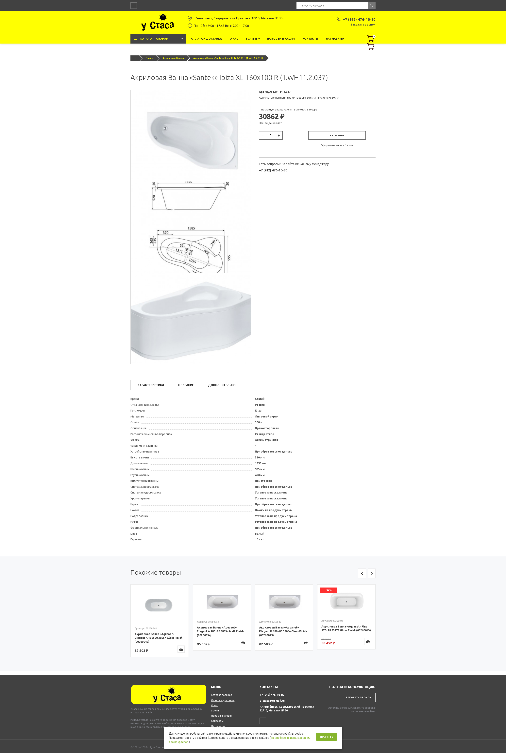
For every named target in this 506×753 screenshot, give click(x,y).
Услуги (215, 710)
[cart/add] (181, 649)
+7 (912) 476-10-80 (359, 19)
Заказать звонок (363, 24)
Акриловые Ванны (173, 58)
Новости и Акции (221, 715)
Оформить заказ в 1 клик (337, 145)
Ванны (149, 58)
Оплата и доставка (222, 700)
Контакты (217, 720)
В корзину (337, 135)
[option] (159, 620)
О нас (214, 705)
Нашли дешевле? (270, 123)
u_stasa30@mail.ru (272, 700)
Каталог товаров (221, 694)
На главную (218, 726)
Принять (326, 736)
